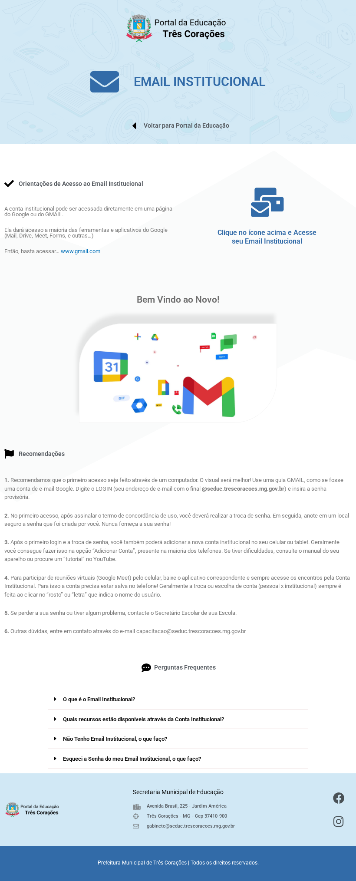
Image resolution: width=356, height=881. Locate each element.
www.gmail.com (80, 251)
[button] (178, 699)
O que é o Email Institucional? (99, 699)
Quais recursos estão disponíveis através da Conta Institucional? (143, 719)
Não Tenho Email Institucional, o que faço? (115, 739)
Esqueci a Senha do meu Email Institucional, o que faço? (132, 759)
